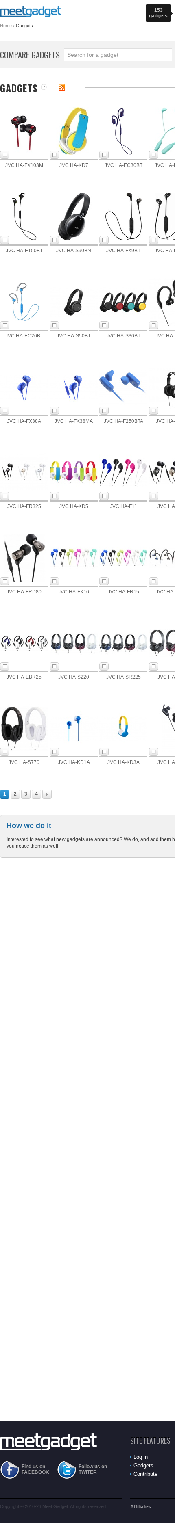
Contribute (145, 1474)
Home (6, 25)
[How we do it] (44, 87)
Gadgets (143, 1465)
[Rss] (62, 87)
